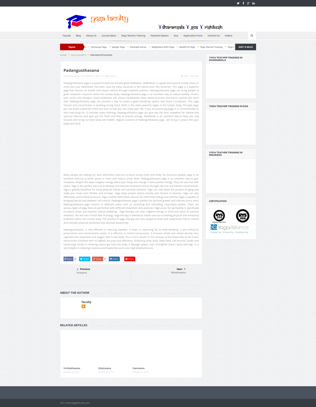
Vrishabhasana (72, 368)
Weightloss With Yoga (150, 47)
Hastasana (139, 368)
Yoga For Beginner (224, 47)
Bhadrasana (178, 272)
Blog (78, 35)
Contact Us (214, 35)
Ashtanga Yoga (86, 47)
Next (179, 269)
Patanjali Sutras (126, 47)
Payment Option (160, 35)
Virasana (82, 272)
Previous (85, 269)
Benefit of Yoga (175, 47)
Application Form (193, 35)
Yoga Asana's (111, 76)
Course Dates (109, 35)
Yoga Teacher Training (133, 35)
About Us (91, 35)
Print (186, 76)
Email (196, 76)
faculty (77, 76)
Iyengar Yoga (106, 47)
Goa (176, 35)
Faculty (67, 35)
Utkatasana (104, 368)
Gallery (228, 35)
